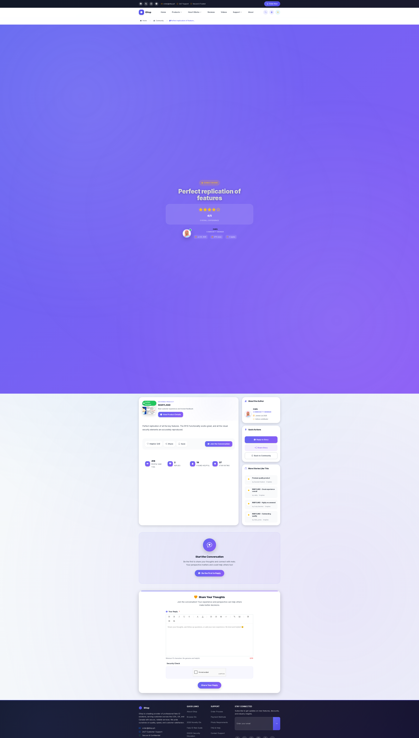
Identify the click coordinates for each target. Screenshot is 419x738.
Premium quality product (261, 478)
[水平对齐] (174, 621)
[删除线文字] (189, 617)
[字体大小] (197, 617)
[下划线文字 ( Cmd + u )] (184, 617)
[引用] (221, 617)
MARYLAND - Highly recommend (264, 502)
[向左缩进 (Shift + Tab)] (169, 621)
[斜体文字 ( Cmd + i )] (179, 617)
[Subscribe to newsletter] (276, 723)
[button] (177, 12)
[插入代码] (226, 617)
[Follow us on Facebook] (141, 4)
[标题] (169, 617)
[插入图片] (239, 617)
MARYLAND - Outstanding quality (261, 515)
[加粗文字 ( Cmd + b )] (174, 617)
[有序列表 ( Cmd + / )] (211, 617)
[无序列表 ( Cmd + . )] (216, 617)
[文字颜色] (202, 617)
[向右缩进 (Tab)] (247, 617)
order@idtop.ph (148, 728)
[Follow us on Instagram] (151, 4)
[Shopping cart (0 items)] (277, 12)
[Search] (265, 12)
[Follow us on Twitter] (146, 4)
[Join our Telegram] (156, 4)
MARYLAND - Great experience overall (263, 490)
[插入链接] (234, 617)
